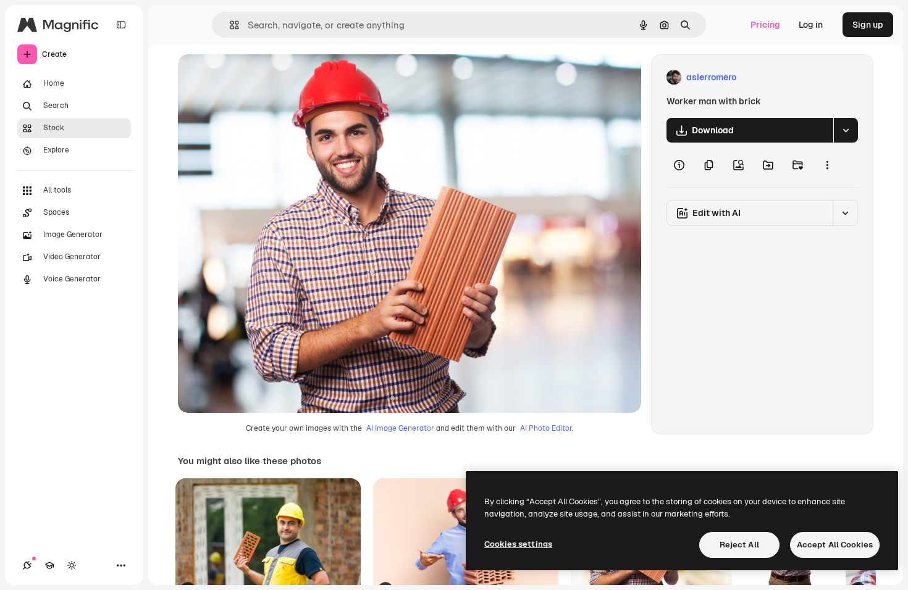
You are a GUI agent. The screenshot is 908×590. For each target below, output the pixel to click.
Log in (811, 24)
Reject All (739, 544)
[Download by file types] (845, 130)
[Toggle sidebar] (121, 25)
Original (257, 77)
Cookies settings (518, 544)
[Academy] (49, 565)
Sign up (867, 24)
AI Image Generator (400, 428)
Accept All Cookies (835, 544)
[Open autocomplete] (229, 25)
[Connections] (27, 565)
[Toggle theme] (72, 565)
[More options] (827, 164)
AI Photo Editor (546, 428)
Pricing (765, 24)
